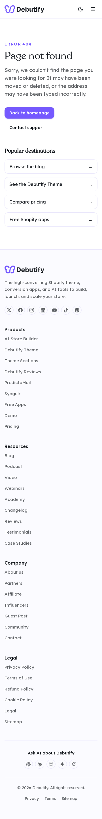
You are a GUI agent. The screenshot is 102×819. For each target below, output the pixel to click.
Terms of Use (18, 678)
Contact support (26, 127)
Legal (10, 711)
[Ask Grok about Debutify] (73, 764)
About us (14, 572)
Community (17, 627)
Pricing (12, 426)
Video (11, 477)
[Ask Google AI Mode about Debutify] (62, 764)
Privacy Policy (19, 667)
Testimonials (18, 532)
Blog (9, 455)
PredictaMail (18, 382)
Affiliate (13, 594)
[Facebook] (20, 310)
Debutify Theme (21, 350)
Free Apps (15, 404)
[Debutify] (24, 9)
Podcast (13, 466)
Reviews (13, 521)
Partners (13, 583)
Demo (11, 415)
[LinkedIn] (43, 310)
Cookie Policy (19, 699)
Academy (15, 499)
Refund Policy (19, 689)
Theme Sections (21, 360)
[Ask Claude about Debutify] (39, 764)
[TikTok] (65, 310)
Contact (13, 637)
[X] (9, 310)
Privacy (32, 798)
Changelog (16, 510)
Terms (50, 798)
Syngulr (12, 393)
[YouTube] (54, 310)
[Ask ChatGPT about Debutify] (28, 764)
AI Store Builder (21, 338)
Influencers (17, 605)
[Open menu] (92, 9)
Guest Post (16, 616)
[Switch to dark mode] (80, 9)
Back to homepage (29, 112)
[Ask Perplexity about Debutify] (51, 764)
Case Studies (18, 543)
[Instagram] (31, 310)
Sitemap (13, 721)
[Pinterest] (77, 310)
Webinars (15, 488)
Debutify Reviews (23, 371)
